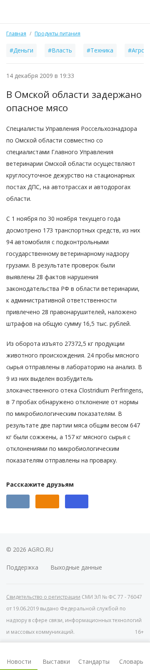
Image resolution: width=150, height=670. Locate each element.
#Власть (60, 50)
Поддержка (22, 567)
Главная (16, 33)
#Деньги (21, 50)
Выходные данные (76, 567)
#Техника (100, 50)
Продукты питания (57, 33)
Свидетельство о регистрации (43, 596)
